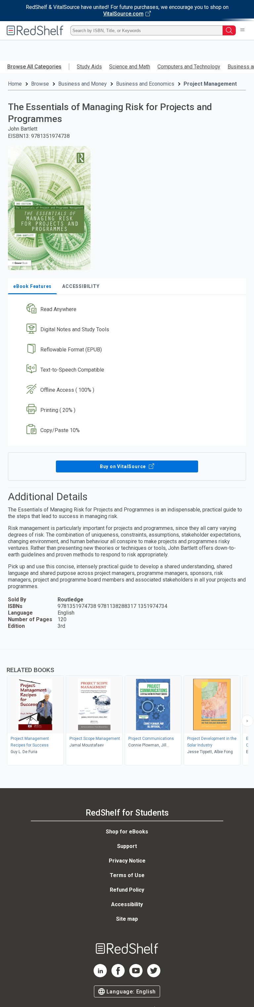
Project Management (210, 84)
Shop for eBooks (127, 831)
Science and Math (129, 66)
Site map (127, 919)
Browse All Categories (34, 66)
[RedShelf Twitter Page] (153, 975)
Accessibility (127, 904)
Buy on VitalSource (123, 466)
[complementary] (127, 708)
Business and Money (82, 84)
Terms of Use (127, 875)
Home (15, 84)
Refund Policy (127, 890)
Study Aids (89, 66)
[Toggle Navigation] (242, 30)
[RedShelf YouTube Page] (136, 975)
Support (127, 846)
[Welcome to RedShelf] (35, 30)
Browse (40, 84)
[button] (126, 310)
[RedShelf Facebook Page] (118, 975)
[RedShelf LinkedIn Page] (100, 975)
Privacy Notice (127, 861)
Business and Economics (145, 84)
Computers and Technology (188, 66)
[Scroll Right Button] (247, 721)
